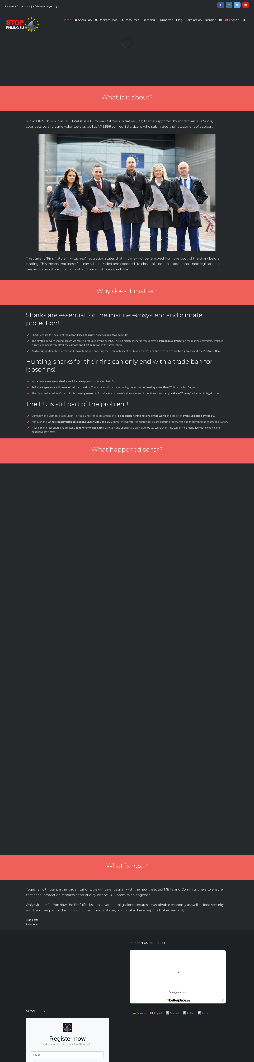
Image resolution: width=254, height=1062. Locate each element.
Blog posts (32, 919)
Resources (32, 924)
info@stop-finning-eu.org (45, 6)
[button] (244, 20)
